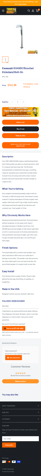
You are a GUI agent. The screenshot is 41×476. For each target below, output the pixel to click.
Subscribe (9, 445)
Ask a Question (14, 358)
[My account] (33, 10)
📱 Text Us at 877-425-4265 (13, 328)
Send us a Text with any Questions (20, 145)
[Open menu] (3, 11)
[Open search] (29, 10)
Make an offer (20, 136)
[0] (37, 10)
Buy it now (20, 129)
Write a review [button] (20, 381)
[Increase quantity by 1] (23, 102)
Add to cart (20, 122)
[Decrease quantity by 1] (12, 102)
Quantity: (5, 102)
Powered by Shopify (8, 471)
